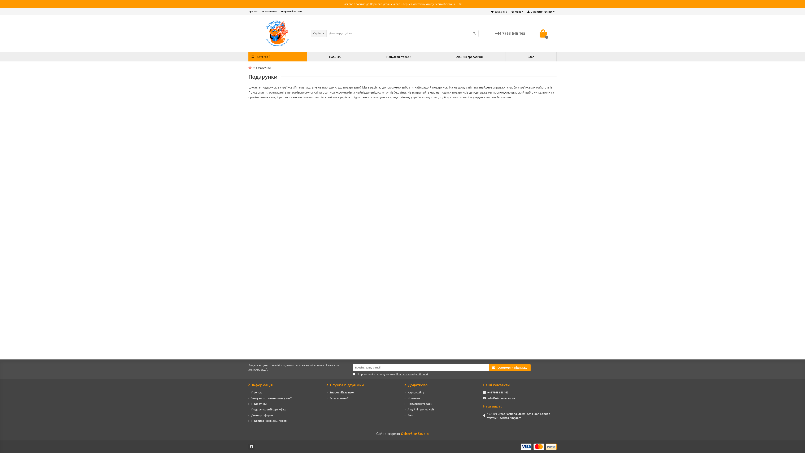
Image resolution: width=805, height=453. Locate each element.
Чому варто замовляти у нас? (271, 398)
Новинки (335, 57)
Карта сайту (416, 392)
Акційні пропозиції (469, 57)
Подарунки (259, 404)
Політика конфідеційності (269, 421)
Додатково (417, 385)
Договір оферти (262, 415)
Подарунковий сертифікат (269, 409)
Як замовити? (339, 398)
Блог (531, 57)
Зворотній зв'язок (291, 11)
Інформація (262, 385)
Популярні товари (398, 57)
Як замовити (269, 11)
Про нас (252, 11)
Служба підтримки (347, 385)
